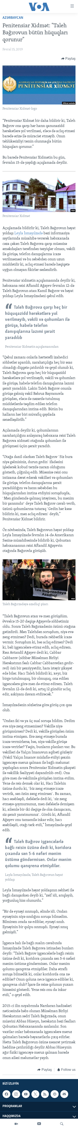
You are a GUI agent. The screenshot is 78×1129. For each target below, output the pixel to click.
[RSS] (45, 1094)
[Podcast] (54, 1094)
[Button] (68, 58)
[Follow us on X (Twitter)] (35, 1094)
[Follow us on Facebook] (6, 1094)
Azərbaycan (12, 18)
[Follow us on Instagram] (16, 1094)
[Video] (16, 1124)
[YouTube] (39, 1124)
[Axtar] (62, 1124)
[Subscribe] (64, 1094)
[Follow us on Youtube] (26, 1094)
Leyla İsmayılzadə (28, 233)
